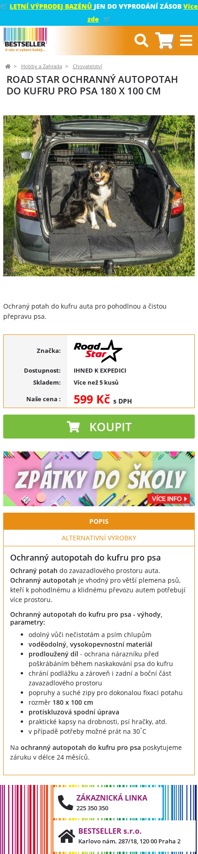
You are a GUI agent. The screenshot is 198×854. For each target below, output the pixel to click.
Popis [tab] (99, 521)
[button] (22, 196)
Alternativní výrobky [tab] (99, 537)
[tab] (164, 40)
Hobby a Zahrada (41, 66)
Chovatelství (87, 66)
